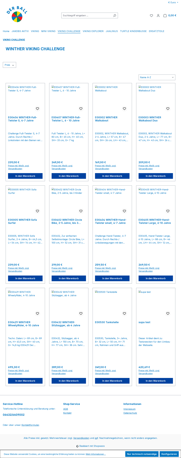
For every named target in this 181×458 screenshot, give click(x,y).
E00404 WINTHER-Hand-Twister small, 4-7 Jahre (110, 221)
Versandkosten (81, 438)
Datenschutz (130, 413)
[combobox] (86, 15)
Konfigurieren (169, 454)
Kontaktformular (30, 425)
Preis (8, 64)
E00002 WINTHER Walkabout (106, 119)
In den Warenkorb (25, 176)
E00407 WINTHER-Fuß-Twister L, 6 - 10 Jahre (66, 119)
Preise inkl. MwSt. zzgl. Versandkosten (18, 167)
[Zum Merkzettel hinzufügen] (37, 108)
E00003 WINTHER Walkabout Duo (150, 119)
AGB (65, 409)
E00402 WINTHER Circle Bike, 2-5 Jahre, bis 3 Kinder (67, 221)
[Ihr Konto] (158, 15)
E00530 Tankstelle (107, 322)
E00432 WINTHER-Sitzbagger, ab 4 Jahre (66, 324)
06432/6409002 (13, 414)
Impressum (129, 409)
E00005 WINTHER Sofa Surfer (22, 221)
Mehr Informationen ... (96, 454)
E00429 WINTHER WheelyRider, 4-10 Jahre (23, 324)
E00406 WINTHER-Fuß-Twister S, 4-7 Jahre (22, 119)
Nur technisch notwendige (142, 454)
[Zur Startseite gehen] (17, 15)
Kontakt (67, 413)
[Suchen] (114, 15)
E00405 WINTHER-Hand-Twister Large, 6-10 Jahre (155, 221)
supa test (144, 322)
